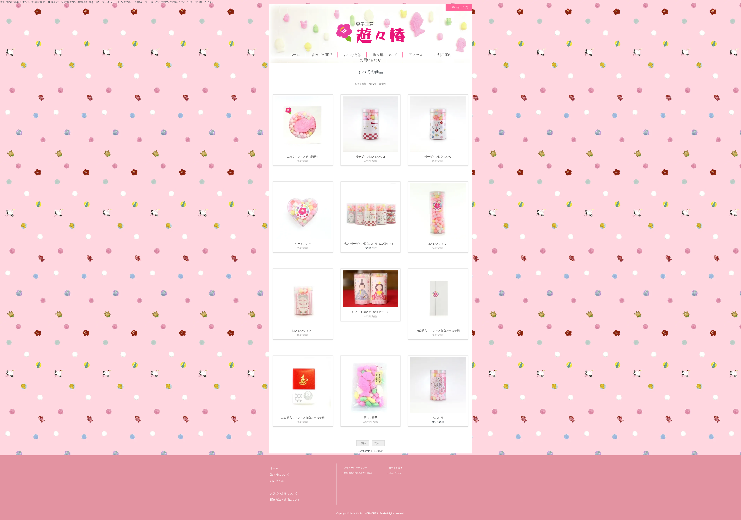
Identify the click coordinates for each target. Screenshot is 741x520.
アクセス (416, 55)
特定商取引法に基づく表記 (358, 473)
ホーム (294, 55)
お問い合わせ (370, 60)
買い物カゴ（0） (460, 7)
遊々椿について (385, 55)
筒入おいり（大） (438, 243)
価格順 (372, 83)
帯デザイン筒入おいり (438, 156)
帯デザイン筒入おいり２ (370, 156)
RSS (391, 473)
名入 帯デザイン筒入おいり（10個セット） (370, 243)
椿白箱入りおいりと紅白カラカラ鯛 (438, 330)
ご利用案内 (443, 55)
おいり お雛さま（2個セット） (370, 311)
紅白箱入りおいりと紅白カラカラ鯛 (303, 417)
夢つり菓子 (370, 417)
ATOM (398, 473)
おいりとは (352, 55)
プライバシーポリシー (355, 467)
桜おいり (438, 417)
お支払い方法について (283, 493)
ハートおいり (303, 243)
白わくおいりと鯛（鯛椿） (303, 156)
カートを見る (396, 467)
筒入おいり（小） (303, 330)
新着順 (382, 83)
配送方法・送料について (285, 499)
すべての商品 (321, 55)
